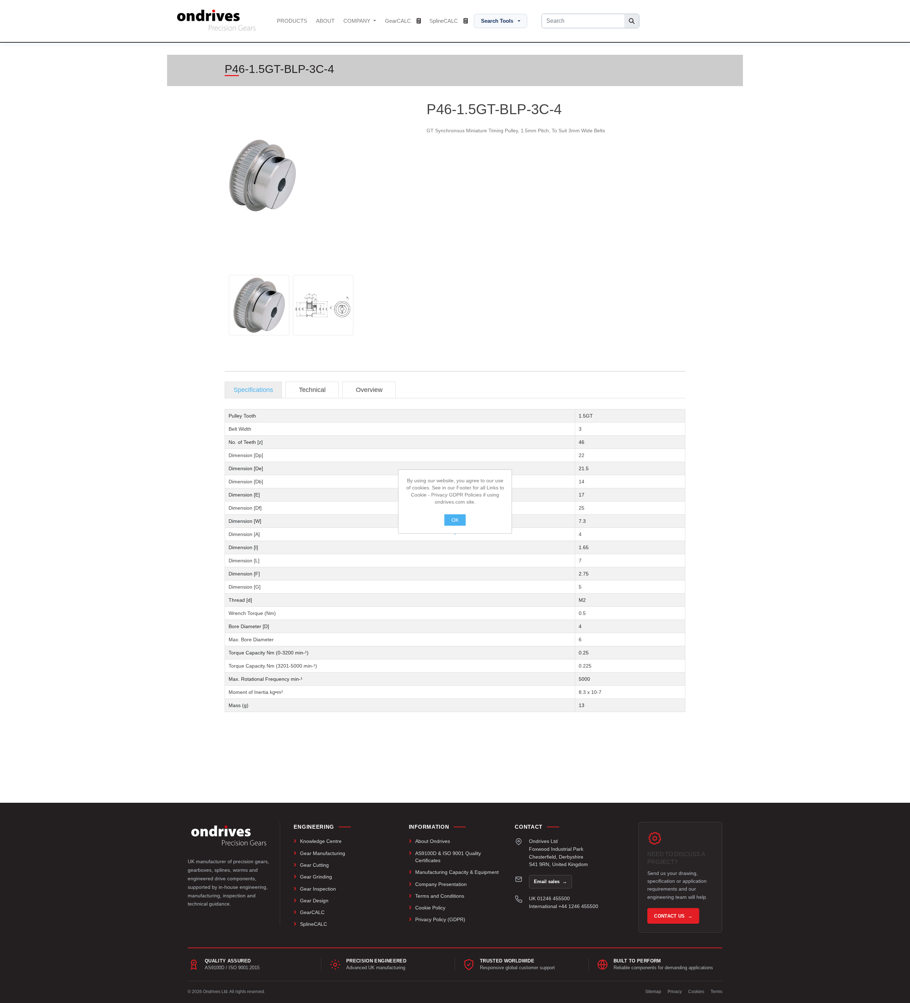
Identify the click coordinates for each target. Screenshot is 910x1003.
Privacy (675, 991)
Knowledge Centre (321, 841)
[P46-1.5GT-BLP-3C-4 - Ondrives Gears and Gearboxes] (259, 305)
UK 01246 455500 (549, 898)
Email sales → (550, 881)
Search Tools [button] (497, 21)
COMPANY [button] (357, 21)
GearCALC (398, 21)
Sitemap (653, 991)
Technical (312, 389)
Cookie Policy (430, 908)
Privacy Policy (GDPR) (440, 919)
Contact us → (673, 916)
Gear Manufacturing (322, 853)
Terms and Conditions (439, 896)
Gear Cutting (314, 865)
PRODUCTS (292, 21)
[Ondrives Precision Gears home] (229, 835)
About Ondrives (432, 841)
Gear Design (314, 900)
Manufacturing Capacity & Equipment (457, 872)
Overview (369, 389)
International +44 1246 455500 (563, 906)
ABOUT (325, 21)
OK (455, 520)
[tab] (253, 390)
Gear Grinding (316, 877)
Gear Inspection (318, 889)
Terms (716, 991)
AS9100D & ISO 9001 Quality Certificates (448, 856)
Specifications (253, 389)
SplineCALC (444, 21)
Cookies (696, 991)
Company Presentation (441, 884)
